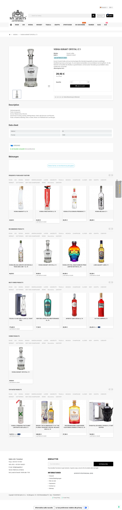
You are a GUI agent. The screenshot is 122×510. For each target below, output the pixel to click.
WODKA (21, 180)
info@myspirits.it (17, 467)
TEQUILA (61, 180)
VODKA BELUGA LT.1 (101, 211)
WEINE (44, 182)
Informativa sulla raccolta (44, 508)
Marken (56, 53)
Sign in (101, 15)
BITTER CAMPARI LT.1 (101, 318)
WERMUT (11, 182)
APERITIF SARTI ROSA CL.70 (74, 318)
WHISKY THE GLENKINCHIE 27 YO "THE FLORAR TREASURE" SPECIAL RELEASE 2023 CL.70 (47, 427)
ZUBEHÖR (103, 180)
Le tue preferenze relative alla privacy (69, 508)
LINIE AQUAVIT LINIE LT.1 (101, 265)
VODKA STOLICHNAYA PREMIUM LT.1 (74, 211)
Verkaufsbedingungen (55, 478)
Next (112, 175)
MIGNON (68, 180)
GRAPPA (96, 180)
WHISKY (27, 180)
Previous (109, 175)
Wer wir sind (52, 481)
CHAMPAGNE (76, 180)
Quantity (58, 82)
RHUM (10, 180)
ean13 (56, 55)
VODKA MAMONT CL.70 (21, 211)
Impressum (52, 483)
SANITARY (59, 182)
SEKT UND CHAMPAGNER (32, 182)
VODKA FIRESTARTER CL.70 (47, 211)
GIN (15, 180)
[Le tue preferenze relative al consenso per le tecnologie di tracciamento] (119, 507)
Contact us (52, 486)
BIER (90, 180)
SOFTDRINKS (19, 182)
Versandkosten (29, 149)
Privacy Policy (57, 497)
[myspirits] (18, 15)
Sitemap (51, 488)
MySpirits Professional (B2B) (83, 473)
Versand (51, 476)
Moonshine (51, 182)
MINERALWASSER (37, 180)
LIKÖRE (46, 180)
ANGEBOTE (53, 180)
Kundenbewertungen (117, 188)
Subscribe (104, 464)
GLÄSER (84, 180)
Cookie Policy (66, 497)
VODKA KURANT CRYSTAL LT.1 (47, 265)
